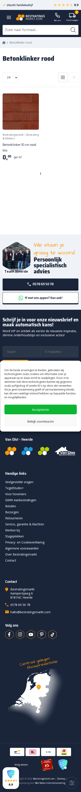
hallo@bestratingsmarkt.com (30, 612)
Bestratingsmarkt (13, 135)
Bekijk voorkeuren (40, 421)
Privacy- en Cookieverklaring (24, 542)
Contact (10, 560)
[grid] (63, 77)
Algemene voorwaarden (22, 548)
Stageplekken (14, 536)
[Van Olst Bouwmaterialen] (65, 451)
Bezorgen (12, 512)
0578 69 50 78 (43, 284)
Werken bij (12, 530)
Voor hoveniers (15, 494)
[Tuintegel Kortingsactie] (30, 121)
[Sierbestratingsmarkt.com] (43, 451)
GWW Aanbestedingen (20, 500)
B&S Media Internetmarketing (50, 782)
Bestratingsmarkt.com (44, 778)
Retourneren (14, 518)
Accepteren (40, 409)
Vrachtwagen (72, 17)
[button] (11, 778)
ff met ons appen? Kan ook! (43, 297)
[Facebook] (9, 634)
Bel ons (57, 20)
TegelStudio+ (14, 488)
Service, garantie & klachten (24, 524)
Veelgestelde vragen (19, 482)
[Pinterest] (42, 634)
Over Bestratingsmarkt (21, 554)
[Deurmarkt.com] (27, 451)
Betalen (10, 506)
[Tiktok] (52, 634)
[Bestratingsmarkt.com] (10, 451)
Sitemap (61, 778)
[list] (73, 77)
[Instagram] (20, 634)
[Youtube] (31, 634)
